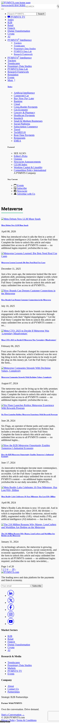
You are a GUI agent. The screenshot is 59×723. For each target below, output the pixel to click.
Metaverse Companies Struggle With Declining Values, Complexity (26, 377)
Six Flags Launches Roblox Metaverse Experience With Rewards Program (29, 414)
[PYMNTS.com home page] (16, 2)
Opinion (18, 159)
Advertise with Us (26, 193)
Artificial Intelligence (24, 92)
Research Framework (23, 54)
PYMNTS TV (17, 17)
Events (11, 77)
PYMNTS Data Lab (23, 51)
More (11, 80)
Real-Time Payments (24, 135)
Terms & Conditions (26, 720)
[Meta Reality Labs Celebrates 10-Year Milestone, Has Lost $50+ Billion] (29, 490)
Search (41, 14)
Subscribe (22, 188)
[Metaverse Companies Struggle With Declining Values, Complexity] (29, 370)
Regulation (13, 74)
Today (11, 19)
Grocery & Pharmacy (24, 112)
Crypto (11, 33)
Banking (18, 101)
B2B (10, 22)
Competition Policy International (30, 170)
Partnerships (14, 691)
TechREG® (20, 132)
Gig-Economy (21, 109)
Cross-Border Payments (25, 107)
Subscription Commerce (26, 126)
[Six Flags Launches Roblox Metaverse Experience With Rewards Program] (29, 408)
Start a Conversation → (13, 714)
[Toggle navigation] (2, 9)
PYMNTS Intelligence (20, 40)
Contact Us (13, 689)
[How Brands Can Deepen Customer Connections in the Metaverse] (29, 293)
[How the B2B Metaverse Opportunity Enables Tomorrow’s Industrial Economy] (29, 448)
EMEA (17, 140)
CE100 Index (20, 164)
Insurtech (18, 118)
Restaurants (19, 138)
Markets (12, 668)
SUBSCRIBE (18, 5)
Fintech (11, 28)
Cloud (17, 104)
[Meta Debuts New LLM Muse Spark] (21, 219)
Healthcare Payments (24, 115)
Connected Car (21, 95)
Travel (17, 129)
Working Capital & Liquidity (28, 167)
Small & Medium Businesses (28, 121)
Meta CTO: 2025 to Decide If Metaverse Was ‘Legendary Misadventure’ (28, 340)
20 (13, 569)
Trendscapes (19, 46)
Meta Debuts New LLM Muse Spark (14, 225)
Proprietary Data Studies (25, 48)
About (11, 686)
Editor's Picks (20, 156)
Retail (10, 25)
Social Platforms (22, 123)
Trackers (18, 43)
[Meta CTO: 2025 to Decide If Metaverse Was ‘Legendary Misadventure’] (29, 333)
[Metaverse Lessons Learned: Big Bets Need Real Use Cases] (29, 256)
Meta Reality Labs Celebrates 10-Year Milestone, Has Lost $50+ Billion (28, 496)
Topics (10, 87)
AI (9, 36)
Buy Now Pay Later (24, 98)
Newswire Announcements (27, 161)
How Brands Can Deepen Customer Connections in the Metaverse (26, 300)
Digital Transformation (19, 31)
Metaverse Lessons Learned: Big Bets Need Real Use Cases (23, 262)
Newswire (6, 5)
